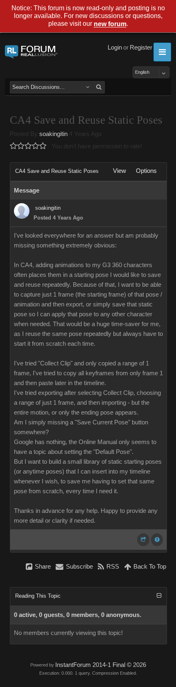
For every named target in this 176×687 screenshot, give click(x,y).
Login (115, 47)
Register (141, 47)
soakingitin (53, 134)
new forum (110, 24)
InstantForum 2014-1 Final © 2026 (100, 665)
